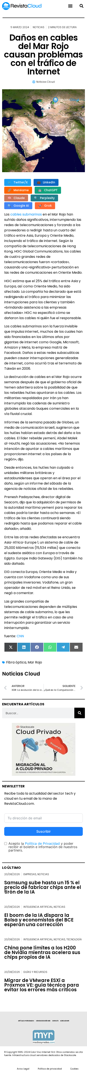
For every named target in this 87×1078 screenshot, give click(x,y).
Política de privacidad (50, 1068)
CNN (20, 636)
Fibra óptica (16, 662)
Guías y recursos (35, 972)
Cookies (74, 1068)
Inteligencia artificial (38, 907)
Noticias (38, 27)
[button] (81, 6)
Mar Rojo (35, 662)
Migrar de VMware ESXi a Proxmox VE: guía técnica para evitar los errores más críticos (41, 985)
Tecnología (74, 939)
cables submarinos (26, 214)
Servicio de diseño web (43, 1021)
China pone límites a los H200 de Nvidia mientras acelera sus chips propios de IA (42, 952)
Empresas (29, 874)
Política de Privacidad (42, 843)
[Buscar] (79, 713)
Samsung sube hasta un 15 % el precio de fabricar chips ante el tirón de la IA (42, 887)
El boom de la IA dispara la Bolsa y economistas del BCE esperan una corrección (38, 920)
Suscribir (43, 831)
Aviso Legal (23, 1068)
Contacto (55, 1021)
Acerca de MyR (64, 1021)
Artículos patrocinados (26, 1021)
